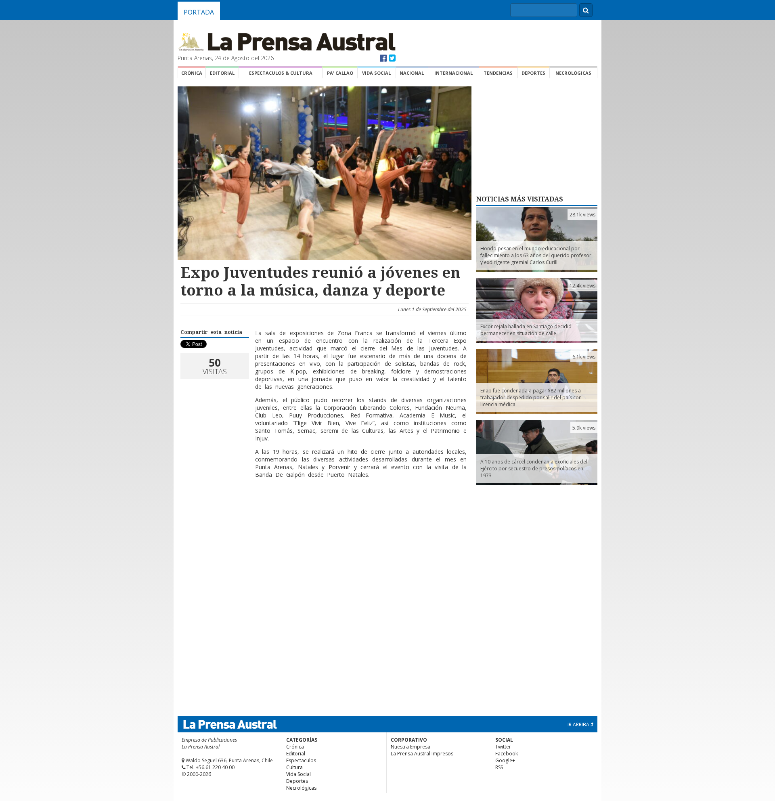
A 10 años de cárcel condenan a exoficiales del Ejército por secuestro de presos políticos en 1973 (533, 468)
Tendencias (498, 73)
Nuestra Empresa (410, 746)
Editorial (222, 73)
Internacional (453, 73)
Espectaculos (301, 760)
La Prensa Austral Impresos (422, 753)
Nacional (412, 73)
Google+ (505, 760)
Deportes (533, 73)
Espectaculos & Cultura (280, 73)
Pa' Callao (340, 73)
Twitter (503, 746)
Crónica (191, 73)
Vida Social (376, 73)
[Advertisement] (323, 511)
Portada (199, 12)
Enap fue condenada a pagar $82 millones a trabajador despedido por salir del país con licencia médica (531, 397)
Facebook (506, 753)
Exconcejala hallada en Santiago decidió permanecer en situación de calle (526, 330)
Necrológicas (573, 73)
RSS (499, 767)
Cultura (294, 767)
